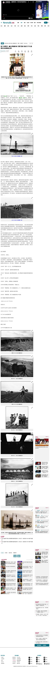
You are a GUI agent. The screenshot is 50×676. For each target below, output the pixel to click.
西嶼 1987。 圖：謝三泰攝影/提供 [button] (17, 481)
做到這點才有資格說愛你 (10, 566)
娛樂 (21, 25)
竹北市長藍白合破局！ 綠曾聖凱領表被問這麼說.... (10, 580)
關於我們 (14, 657)
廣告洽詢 (18, 663)
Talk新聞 (31, 22)
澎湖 (24, 97)
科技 (31, 25)
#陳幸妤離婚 (39, 22)
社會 (11, 25)
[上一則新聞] (30, 43)
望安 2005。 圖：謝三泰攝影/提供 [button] (17, 455)
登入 (46, 22)
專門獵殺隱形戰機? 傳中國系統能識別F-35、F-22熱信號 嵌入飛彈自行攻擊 (27, 576)
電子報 (2, 661)
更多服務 (17, 655)
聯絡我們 (14, 658)
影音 (48, 25)
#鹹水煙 (14, 552)
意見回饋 (14, 661)
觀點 (25, 22)
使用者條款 (19, 658)
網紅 (25, 25)
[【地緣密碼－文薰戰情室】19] (42, 10)
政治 (1, 25)
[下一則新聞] (32, 43)
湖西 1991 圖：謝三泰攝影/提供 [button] (17, 404)
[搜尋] (49, 23)
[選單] (1, 23)
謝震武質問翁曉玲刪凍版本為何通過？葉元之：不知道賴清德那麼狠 (11, 584)
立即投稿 (14, 660)
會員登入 (14, 663)
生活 (18, 25)
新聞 (21, 22)
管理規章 (18, 661)
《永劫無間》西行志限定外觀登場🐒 (11, 593)
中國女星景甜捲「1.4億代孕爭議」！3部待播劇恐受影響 (27, 580)
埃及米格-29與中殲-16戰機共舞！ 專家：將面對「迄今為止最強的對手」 (27, 571)
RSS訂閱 (18, 657)
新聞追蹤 (2, 663)
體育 (28, 25)
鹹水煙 (20, 97)
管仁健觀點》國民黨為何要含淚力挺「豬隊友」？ (11, 571)
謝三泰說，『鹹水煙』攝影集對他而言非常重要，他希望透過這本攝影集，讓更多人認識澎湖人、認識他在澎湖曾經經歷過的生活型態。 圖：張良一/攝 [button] (17, 533)
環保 (38, 25)
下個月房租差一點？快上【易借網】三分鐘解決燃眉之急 (11, 576)
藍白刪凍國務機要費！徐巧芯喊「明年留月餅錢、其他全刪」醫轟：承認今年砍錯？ (28, 584)
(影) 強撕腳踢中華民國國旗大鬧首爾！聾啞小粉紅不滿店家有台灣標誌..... (28, 589)
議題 (35, 22)
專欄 (42, 25)
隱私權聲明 (19, 660)
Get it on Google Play (39, 664)
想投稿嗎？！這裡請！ (42, 645)
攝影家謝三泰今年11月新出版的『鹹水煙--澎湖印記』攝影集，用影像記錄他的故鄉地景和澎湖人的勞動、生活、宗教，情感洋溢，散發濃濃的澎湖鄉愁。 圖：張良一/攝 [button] (17, 78)
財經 (8, 25)
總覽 (18, 22)
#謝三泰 (10, 552)
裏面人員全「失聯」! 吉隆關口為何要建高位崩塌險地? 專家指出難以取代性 (11, 563)
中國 (15, 25)
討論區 (28, 22)
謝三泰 (5, 96)
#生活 (2, 552)
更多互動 (3, 655)
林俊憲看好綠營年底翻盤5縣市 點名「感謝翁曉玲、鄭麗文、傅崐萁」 (28, 593)
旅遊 (35, 25)
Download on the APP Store (47, 664)
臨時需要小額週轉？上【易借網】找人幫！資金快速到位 (11, 589)
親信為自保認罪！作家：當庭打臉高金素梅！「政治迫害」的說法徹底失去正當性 (28, 567)
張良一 (4, 50)
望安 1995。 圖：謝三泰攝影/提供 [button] (17, 378)
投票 (2, 660)
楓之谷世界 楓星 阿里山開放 (27, 563)
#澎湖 (6, 552)
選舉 (45, 25)
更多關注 (39, 655)
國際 (5, 25)
